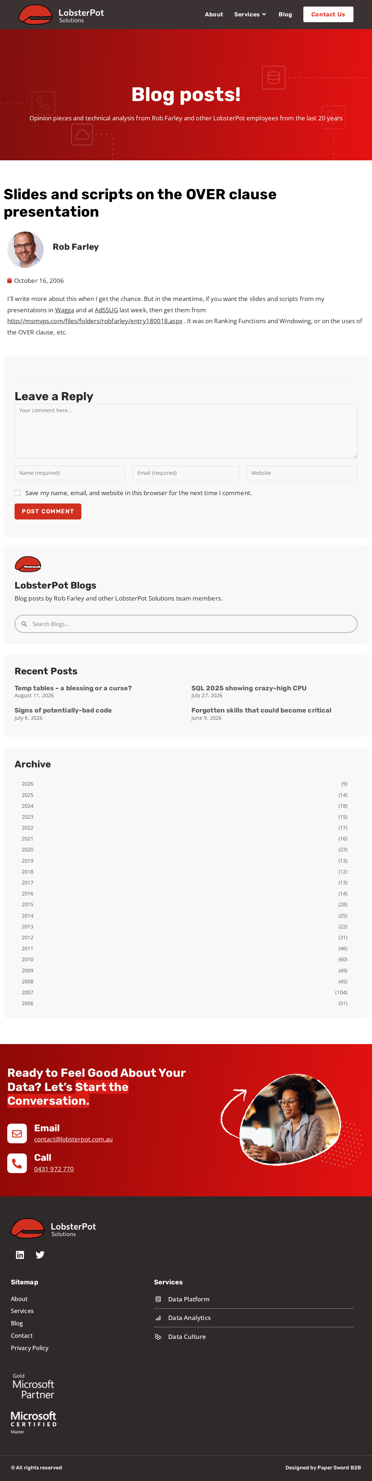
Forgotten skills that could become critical (261, 710)
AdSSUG (106, 310)
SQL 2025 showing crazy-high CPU (249, 688)
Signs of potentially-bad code (63, 710)
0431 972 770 (54, 1169)
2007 (27, 992)
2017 (27, 882)
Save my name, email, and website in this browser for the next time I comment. (138, 493)
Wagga (64, 310)
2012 (27, 937)
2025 (27, 794)
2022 (27, 827)
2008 (27, 981)
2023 (27, 816)
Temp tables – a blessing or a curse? (73, 688)
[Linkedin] (20, 1255)
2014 (27, 915)
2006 (27, 1003)
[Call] (17, 1163)
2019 (27, 860)
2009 (27, 970)
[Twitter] (40, 1255)
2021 (27, 838)
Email (47, 1128)
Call (42, 1157)
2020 (27, 849)
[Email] (17, 1133)
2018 (27, 871)
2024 (27, 805)
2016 (27, 893)
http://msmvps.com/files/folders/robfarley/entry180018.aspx (95, 321)
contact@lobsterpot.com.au (73, 1139)
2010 (27, 959)
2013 (27, 926)
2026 (27, 783)
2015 (27, 904)
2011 (27, 948)
